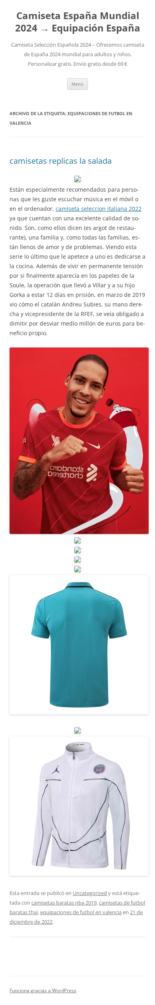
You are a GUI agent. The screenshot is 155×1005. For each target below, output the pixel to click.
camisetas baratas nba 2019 (64, 902)
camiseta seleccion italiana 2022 (98, 208)
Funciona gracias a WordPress (43, 990)
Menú (77, 84)
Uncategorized (90, 893)
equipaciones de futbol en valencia (81, 912)
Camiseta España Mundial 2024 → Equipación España (77, 22)
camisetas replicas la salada (61, 160)
